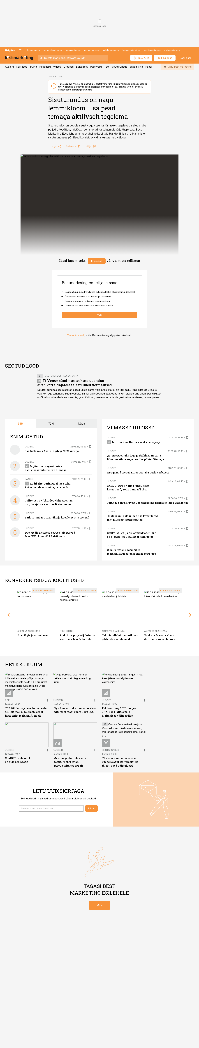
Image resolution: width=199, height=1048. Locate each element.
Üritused (69, 66)
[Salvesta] (90, 447)
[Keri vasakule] (8, 614)
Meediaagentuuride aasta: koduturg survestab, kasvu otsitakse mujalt (70, 761)
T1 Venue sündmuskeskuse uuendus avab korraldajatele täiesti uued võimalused (74, 382)
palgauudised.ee (73, 50)
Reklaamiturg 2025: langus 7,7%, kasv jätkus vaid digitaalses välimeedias (119, 711)
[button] (51, 808)
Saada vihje (136, 66)
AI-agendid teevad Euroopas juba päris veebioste (138, 472)
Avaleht (9, 66)
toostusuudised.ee (131, 50)
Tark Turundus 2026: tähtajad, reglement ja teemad (57, 517)
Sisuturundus (119, 66)
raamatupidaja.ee (92, 50)
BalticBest (82, 66)
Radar (148, 66)
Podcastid (45, 66)
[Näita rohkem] (185, 50)
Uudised (29, 446)
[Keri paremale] (190, 614)
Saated (29, 479)
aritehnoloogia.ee (111, 50)
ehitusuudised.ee (172, 50)
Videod (57, 66)
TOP (7, 700)
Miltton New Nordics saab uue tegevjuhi (137, 442)
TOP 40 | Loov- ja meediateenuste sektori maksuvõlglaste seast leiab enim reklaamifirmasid (26, 711)
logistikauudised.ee (152, 50)
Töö (106, 66)
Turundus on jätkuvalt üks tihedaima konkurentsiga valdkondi (147, 502)
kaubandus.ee (33, 50)
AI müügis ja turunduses (32, 635)
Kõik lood (21, 66)
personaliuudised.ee (53, 50)
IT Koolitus (66, 631)
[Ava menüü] (20, 50)
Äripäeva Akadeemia (28, 631)
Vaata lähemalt (75, 335)
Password (96, 66)
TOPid (33, 66)
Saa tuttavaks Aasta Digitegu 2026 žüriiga (52, 451)
